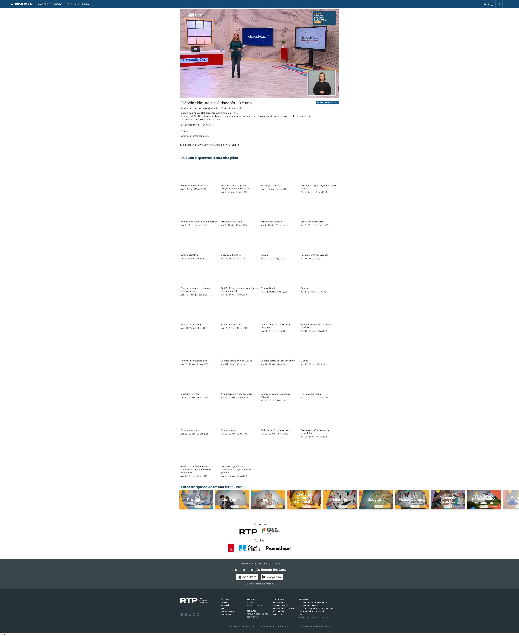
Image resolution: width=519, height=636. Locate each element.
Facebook (181, 614)
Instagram (190, 614)
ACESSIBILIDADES (191, 125)
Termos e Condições (268, 626)
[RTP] (248, 532)
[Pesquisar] (499, 4)
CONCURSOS (252, 611)
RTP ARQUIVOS (227, 611)
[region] (259, 53)
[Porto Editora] (249, 548)
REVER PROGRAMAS (255, 605)
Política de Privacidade (230, 626)
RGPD (301, 614)
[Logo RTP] (192, 600)
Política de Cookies (250, 626)
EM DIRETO (251, 602)
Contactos (252, 617)
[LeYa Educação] (231, 548)
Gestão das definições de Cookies (314, 617)
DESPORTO (225, 602)
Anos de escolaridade (49, 4)
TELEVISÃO (225, 605)
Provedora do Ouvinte (283, 608)
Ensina (86, 4)
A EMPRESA (303, 599)
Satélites (277, 614)
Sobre (68, 4)
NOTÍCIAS (225, 599)
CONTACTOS (278, 599)
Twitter (185, 614)
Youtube (194, 614)
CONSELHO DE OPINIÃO (308, 605)
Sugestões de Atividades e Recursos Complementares (211, 145)
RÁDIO (223, 608)
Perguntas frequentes (257, 614)
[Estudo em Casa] (21, 4)
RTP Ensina (226, 614)
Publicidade (283, 626)
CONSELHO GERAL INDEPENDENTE (313, 602)
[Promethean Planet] (278, 548)
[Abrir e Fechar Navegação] (506, 4)
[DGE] (271, 531)
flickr (198, 614)
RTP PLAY (251, 599)
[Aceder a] (196, 502)
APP (77, 4)
